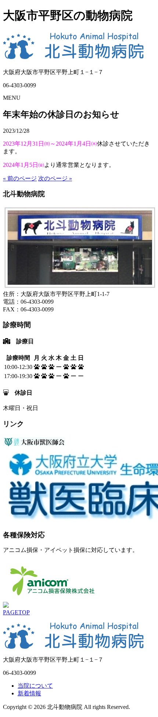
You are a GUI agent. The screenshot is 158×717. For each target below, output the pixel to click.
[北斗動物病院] (74, 56)
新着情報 (29, 693)
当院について (35, 686)
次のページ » (55, 178)
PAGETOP (16, 612)
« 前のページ (20, 178)
